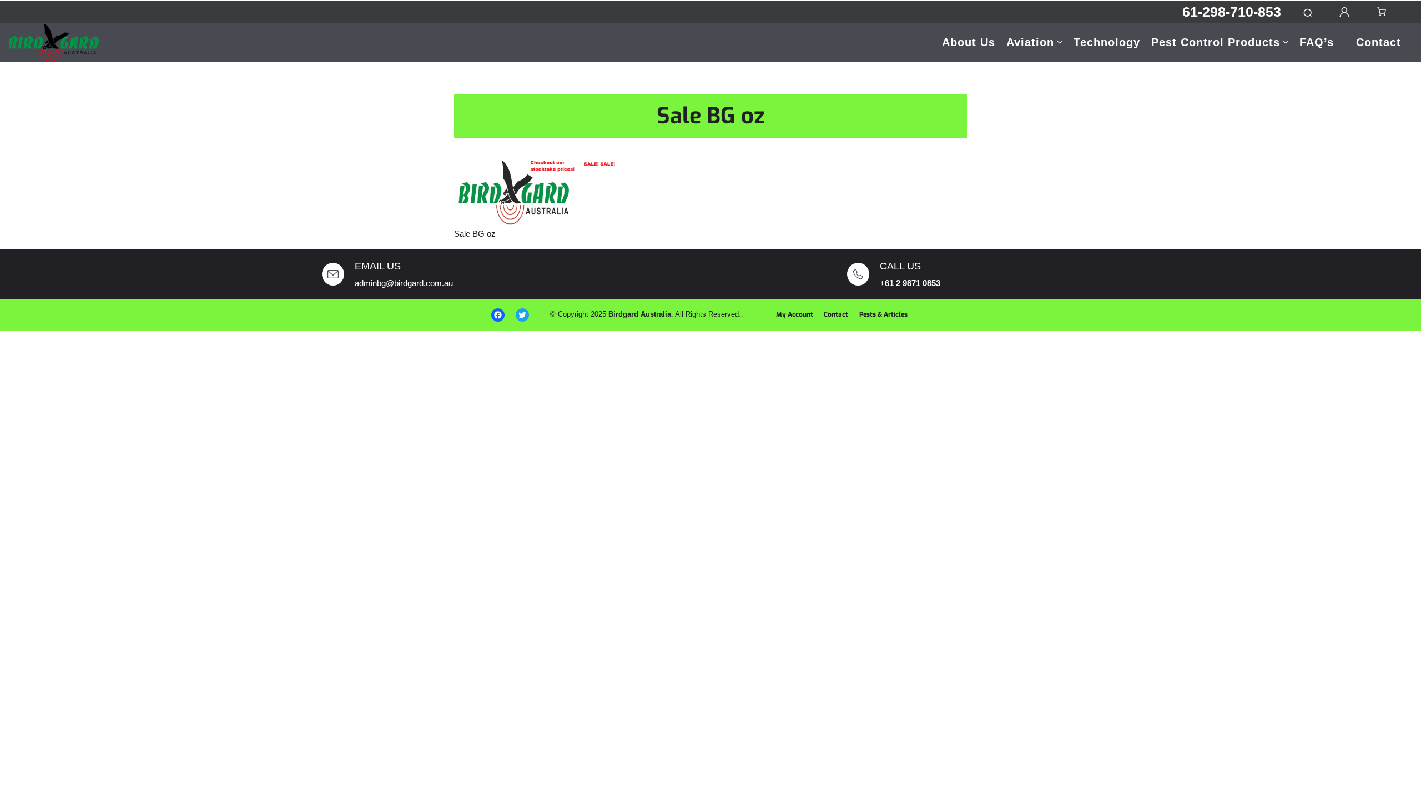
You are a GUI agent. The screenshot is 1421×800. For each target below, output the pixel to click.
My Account (794, 314)
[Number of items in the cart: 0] (1381, 11)
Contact (836, 314)
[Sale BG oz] (537, 191)
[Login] (1344, 12)
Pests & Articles (883, 314)
